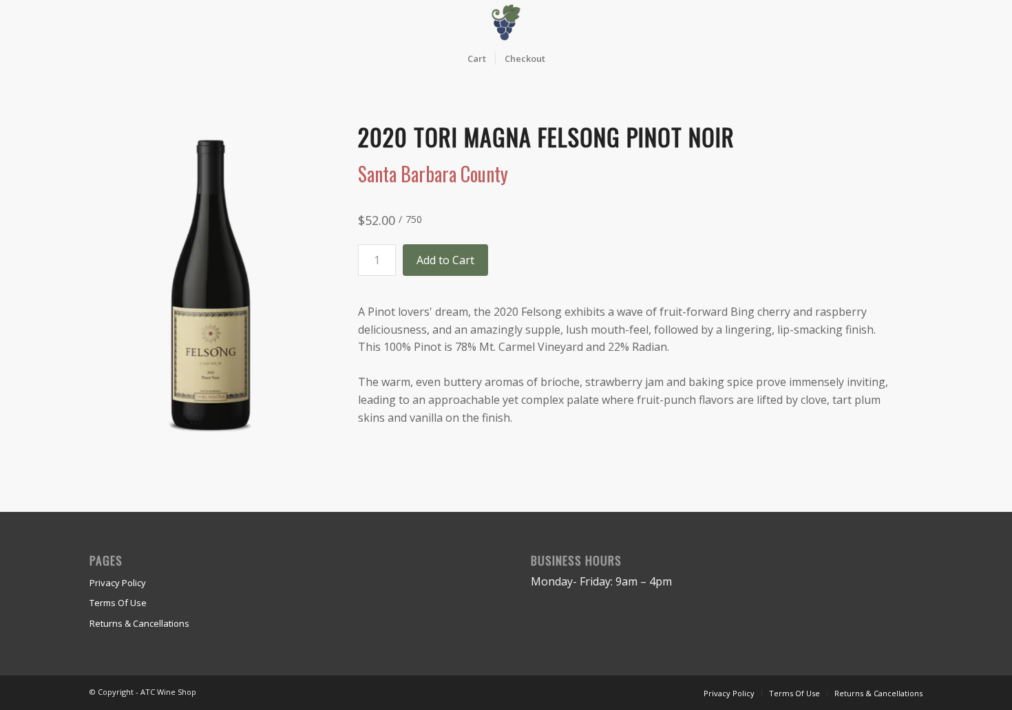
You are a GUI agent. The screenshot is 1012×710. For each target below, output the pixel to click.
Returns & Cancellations (139, 623)
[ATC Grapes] (506, 22)
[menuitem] (476, 58)
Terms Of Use (118, 602)
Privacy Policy (117, 583)
